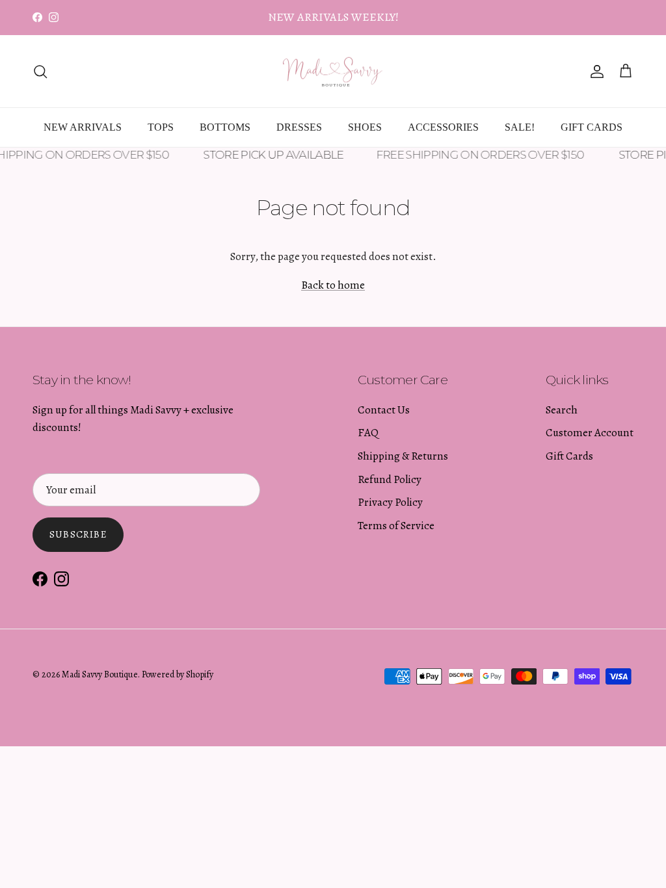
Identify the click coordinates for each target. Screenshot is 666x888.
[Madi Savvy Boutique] (333, 71)
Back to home (333, 285)
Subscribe (78, 534)
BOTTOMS (225, 127)
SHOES (365, 127)
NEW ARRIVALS (83, 127)
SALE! (520, 127)
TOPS (161, 127)
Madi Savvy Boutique (100, 674)
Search (562, 409)
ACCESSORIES (443, 127)
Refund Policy (389, 479)
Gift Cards (569, 456)
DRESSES (299, 127)
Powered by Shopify (177, 674)
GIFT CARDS (591, 127)
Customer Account (589, 432)
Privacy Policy (390, 502)
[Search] (40, 71)
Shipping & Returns (403, 456)
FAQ (368, 432)
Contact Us (384, 409)
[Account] (594, 71)
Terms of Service (396, 525)
